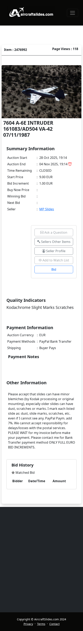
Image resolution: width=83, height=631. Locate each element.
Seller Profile (55, 251)
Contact (54, 624)
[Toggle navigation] (72, 13)
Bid (53, 269)
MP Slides (46, 209)
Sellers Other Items (55, 241)
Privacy (28, 624)
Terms (41, 624)
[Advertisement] (41, 559)
